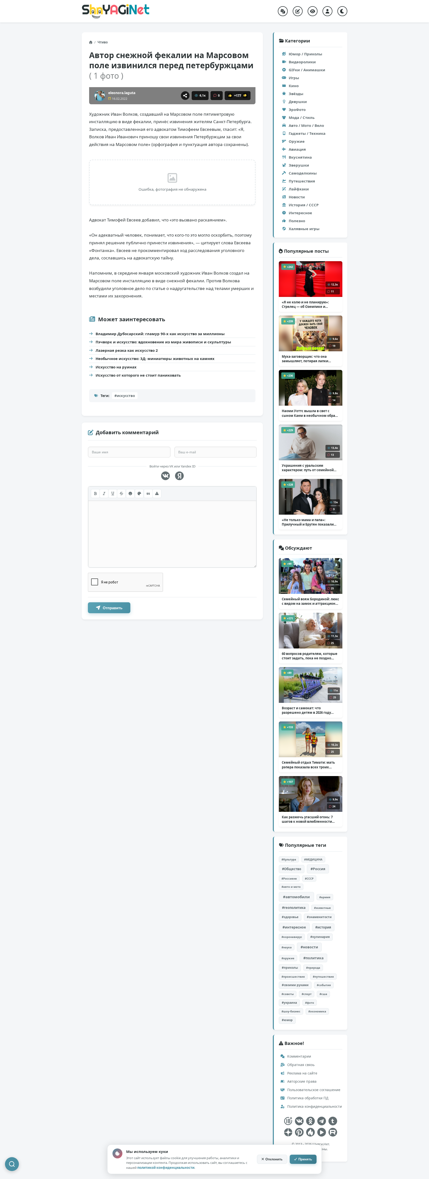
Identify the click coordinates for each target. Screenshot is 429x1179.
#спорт (307, 994)
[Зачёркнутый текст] (121, 493)
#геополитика (294, 907)
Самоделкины (303, 173)
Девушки (298, 101)
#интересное (294, 927)
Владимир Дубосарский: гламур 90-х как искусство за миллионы (160, 333)
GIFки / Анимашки (307, 69)
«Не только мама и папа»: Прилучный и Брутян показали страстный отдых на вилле (308, 522)
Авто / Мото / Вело (306, 125)
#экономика (317, 1011)
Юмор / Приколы (305, 53)
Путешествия (302, 181)
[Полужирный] (95, 493)
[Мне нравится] (230, 95)
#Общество (291, 869)
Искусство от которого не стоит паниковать (138, 375)
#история (323, 927)
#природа (313, 967)
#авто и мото (291, 887)
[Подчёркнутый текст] (112, 493)
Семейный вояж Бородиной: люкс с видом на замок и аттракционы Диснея (310, 601)
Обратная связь (300, 1064)
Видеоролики (302, 61)
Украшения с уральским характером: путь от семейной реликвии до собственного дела (309, 467)
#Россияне (289, 878)
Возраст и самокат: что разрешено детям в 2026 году (306, 710)
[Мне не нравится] (245, 95)
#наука (287, 947)
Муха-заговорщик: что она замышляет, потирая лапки (305, 358)
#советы (288, 994)
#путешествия (323, 976)
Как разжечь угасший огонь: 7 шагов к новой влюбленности (307, 819)
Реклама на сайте (301, 1073)
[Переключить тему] (342, 11)
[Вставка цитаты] (148, 493)
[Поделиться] (185, 95)
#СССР (309, 878)
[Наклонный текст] (104, 493)
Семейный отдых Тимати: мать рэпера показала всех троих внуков (308, 764)
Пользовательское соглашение (313, 1089)
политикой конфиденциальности (165, 1167)
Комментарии (298, 1056)
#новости (309, 947)
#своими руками (295, 985)
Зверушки (299, 165)
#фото (309, 1002)
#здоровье (290, 917)
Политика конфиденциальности (314, 1106)
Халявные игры (304, 228)
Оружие (297, 141)
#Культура (289, 859)
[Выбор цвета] (139, 493)
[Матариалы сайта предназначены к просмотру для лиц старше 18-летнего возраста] (288, 1121)
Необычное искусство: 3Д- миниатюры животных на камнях (155, 358)
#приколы (290, 967)
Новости (297, 196)
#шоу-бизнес (291, 1011)
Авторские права (301, 1081)
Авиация (297, 149)
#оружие (288, 958)
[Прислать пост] (298, 11)
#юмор (287, 1020)
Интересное (300, 212)
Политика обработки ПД (307, 1098)
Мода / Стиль (302, 117)
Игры (294, 77)
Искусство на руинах (116, 366)
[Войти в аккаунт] (327, 11)
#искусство (124, 395)
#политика (313, 958)
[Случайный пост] (283, 11)
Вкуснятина (300, 157)
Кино (294, 85)
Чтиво (103, 42)
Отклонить (274, 1159)
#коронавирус (292, 937)
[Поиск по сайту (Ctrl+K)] (12, 1164)
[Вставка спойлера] (156, 493)
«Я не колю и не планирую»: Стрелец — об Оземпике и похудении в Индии (306, 304)
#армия (324, 897)
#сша (323, 994)
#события (324, 985)
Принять (305, 1159)
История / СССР (304, 204)
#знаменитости (319, 917)
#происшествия (293, 976)
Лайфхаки (299, 188)
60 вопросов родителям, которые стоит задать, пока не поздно (309, 655)
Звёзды (296, 93)
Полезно (297, 220)
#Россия (318, 868)
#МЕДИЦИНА (313, 859)
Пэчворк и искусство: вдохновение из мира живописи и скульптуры (163, 341)
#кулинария (320, 937)
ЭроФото (297, 109)
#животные (322, 908)
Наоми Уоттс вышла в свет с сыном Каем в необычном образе (310, 413)
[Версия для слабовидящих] (313, 11)
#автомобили (296, 896)
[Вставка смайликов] (130, 493)
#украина (289, 1002)
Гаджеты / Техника (307, 133)
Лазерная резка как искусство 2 (127, 350)
